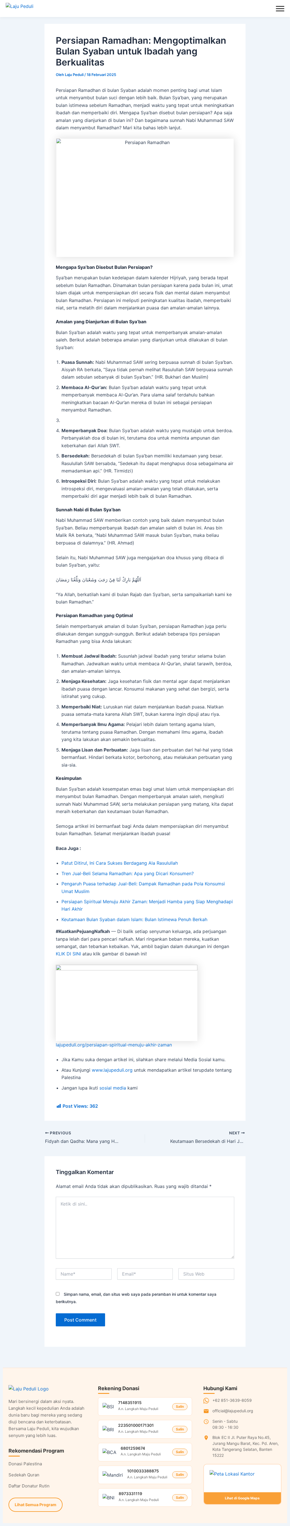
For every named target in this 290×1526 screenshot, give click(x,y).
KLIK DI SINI (68, 954)
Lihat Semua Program (35, 1504)
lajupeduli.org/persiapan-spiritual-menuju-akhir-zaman (114, 1045)
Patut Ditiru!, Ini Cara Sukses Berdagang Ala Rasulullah (119, 863)
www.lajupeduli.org (112, 1070)
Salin (180, 1406)
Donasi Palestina (25, 1463)
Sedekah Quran (23, 1475)
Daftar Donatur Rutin (29, 1486)
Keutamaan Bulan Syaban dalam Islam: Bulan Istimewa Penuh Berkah (134, 919)
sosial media (112, 1088)
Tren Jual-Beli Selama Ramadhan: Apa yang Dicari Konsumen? (127, 873)
